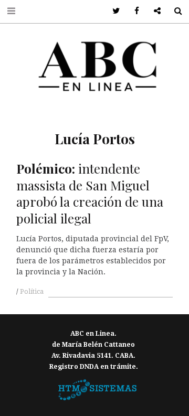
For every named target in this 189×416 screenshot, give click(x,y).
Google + (153, 11)
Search (174, 11)
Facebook (133, 11)
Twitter (112, 11)
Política (32, 291)
